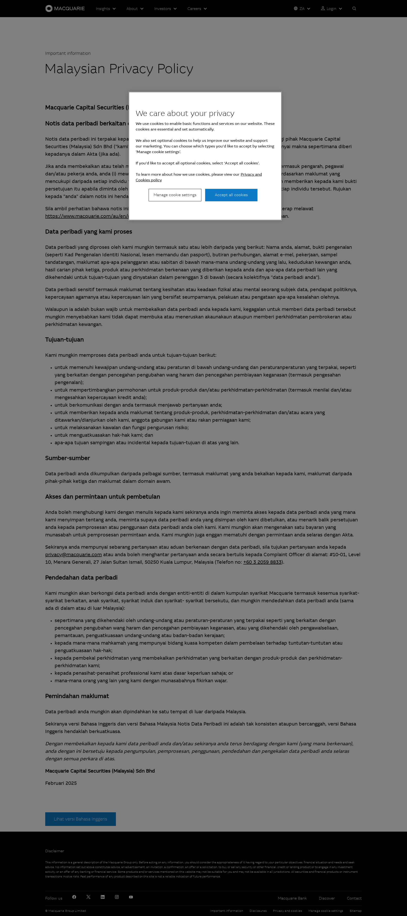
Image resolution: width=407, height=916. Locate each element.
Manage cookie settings (175, 194)
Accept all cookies (231, 194)
